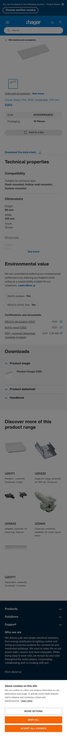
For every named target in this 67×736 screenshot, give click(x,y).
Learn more (26, 701)
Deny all (33, 720)
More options (33, 711)
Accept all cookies (33, 728)
